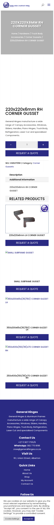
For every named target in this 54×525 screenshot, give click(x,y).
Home (14, 33)
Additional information (22, 179)
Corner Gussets (33, 37)
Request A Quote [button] (27, 242)
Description (16, 174)
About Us (27, 473)
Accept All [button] (28, 518)
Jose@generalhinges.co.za (27, 449)
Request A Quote (27, 153)
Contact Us (27, 483)
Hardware (24, 33)
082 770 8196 (33, 445)
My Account (27, 480)
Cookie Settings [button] (12, 518)
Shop (27, 476)
